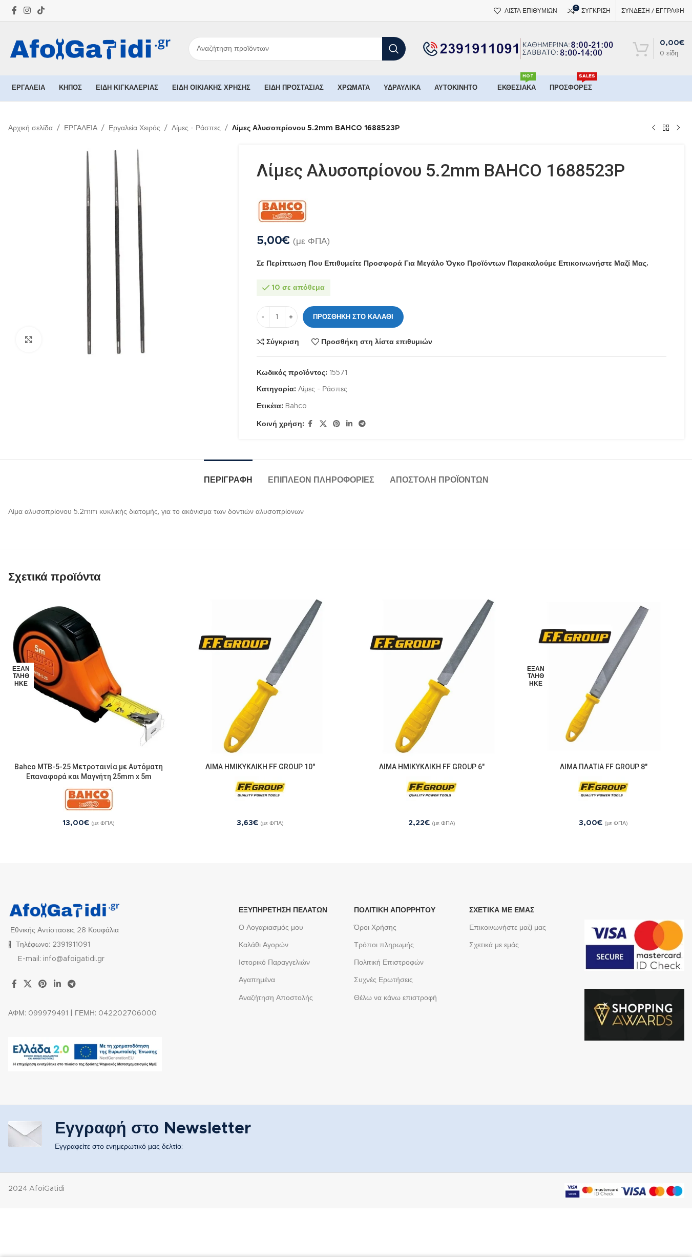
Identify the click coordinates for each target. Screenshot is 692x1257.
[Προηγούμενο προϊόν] (653, 128)
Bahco (296, 406)
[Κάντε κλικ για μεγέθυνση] (28, 339)
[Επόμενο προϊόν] (678, 128)
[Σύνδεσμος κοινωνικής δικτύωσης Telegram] (362, 424)
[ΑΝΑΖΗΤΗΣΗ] (394, 49)
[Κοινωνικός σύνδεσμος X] (323, 424)
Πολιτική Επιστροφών (389, 962)
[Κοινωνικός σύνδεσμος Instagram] (27, 10)
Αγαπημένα (257, 980)
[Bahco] (282, 211)
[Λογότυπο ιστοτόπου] (90, 48)
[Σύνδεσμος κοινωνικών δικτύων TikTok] (41, 10)
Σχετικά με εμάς (494, 945)
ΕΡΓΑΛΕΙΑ (80, 128)
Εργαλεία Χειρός (134, 128)
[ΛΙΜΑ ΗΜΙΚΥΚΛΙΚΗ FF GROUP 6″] (432, 676)
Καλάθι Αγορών (263, 945)
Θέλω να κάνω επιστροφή (395, 998)
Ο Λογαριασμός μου (271, 927)
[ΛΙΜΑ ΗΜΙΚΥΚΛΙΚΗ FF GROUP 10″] (260, 676)
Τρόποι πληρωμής (384, 945)
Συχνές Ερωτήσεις (383, 980)
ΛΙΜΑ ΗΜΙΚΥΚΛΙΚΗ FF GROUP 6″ (432, 767)
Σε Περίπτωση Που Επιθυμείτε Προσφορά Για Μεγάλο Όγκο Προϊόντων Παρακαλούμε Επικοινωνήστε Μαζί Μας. (452, 263)
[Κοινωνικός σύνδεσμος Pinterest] (336, 424)
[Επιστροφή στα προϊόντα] (666, 128)
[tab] (228, 475)
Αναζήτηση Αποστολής (276, 998)
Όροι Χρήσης (375, 927)
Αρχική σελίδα (30, 128)
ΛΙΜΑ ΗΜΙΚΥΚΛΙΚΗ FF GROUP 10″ (260, 767)
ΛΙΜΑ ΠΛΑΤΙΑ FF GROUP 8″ (603, 767)
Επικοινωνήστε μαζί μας (507, 927)
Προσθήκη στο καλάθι (353, 317)
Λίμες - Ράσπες (196, 128)
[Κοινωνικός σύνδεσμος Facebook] (14, 10)
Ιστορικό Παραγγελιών (274, 962)
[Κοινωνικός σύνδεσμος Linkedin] (349, 424)
